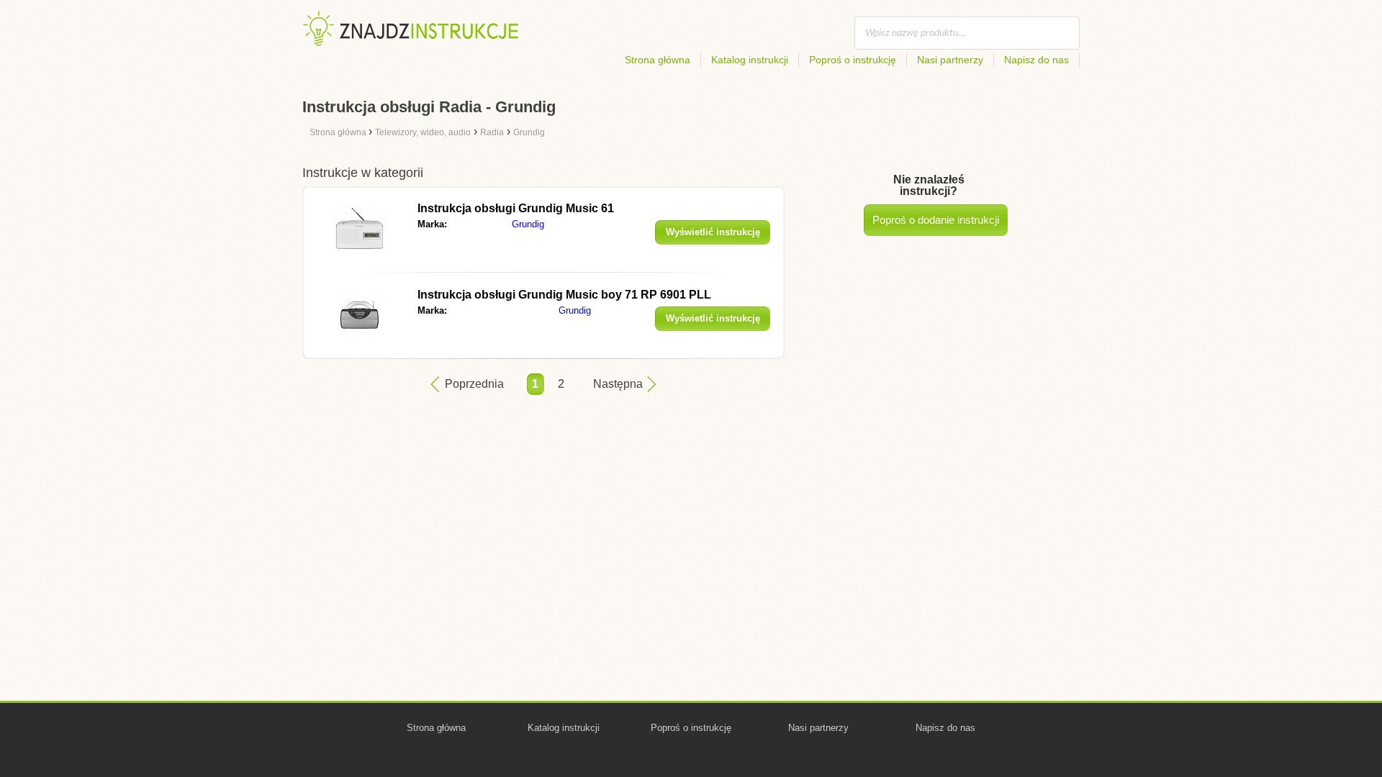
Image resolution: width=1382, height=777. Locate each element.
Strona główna (657, 59)
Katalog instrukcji (749, 59)
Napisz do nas (1036, 59)
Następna (618, 384)
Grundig (528, 224)
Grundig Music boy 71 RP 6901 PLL (564, 294)
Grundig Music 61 (515, 208)
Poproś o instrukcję (852, 59)
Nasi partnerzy (950, 59)
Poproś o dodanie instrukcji (935, 220)
